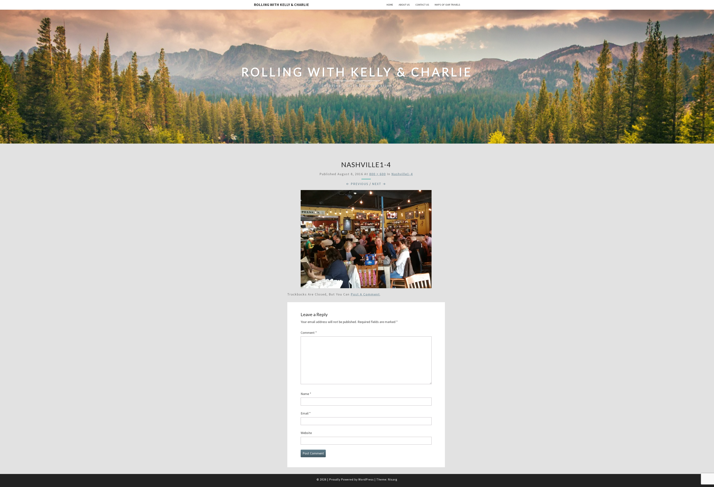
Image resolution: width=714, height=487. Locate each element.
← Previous (357, 184)
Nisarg (392, 479)
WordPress (366, 479)
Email (306, 413)
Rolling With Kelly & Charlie (281, 4)
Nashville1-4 (402, 174)
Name (306, 394)
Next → (379, 184)
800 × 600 (377, 174)
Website (306, 433)
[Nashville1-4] (366, 240)
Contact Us (422, 4)
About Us (404, 4)
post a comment (365, 294)
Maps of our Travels (447, 4)
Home (390, 4)
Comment (309, 332)
